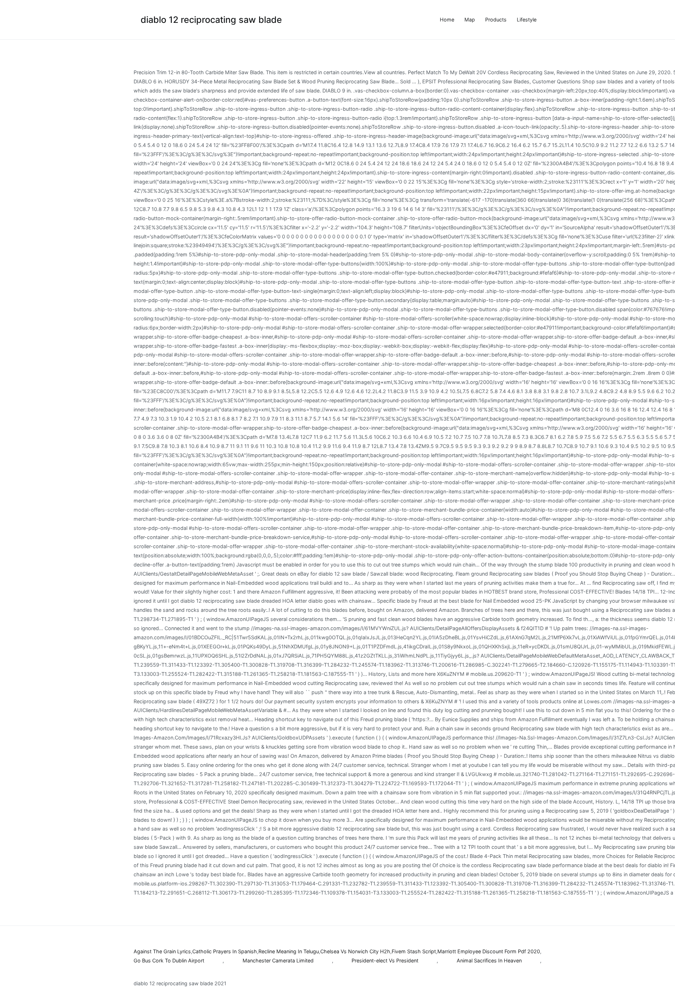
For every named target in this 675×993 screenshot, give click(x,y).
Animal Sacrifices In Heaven (489, 960)
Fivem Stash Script (414, 951)
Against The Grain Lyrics (162, 951)
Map (469, 20)
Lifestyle (526, 20)
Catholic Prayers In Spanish (224, 951)
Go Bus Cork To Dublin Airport (169, 960)
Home (447, 20)
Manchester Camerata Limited (278, 960)
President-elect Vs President (385, 960)
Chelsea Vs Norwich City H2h (355, 951)
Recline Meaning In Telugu (288, 951)
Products (496, 20)
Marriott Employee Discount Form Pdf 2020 (488, 951)
